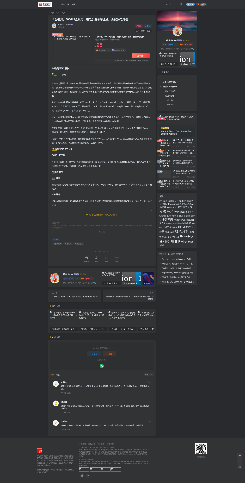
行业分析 (167, 237)
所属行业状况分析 (170, 86)
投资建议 (189, 212)
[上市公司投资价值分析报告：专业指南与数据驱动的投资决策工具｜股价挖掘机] (39, 450)
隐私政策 (91, 444)
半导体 (164, 204)
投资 (180, 207)
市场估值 (172, 203)
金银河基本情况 (169, 82)
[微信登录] (102, 366)
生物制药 (186, 223)
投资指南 (171, 215)
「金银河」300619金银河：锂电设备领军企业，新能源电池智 (90, 19)
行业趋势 (176, 237)
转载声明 (137, 452)
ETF (160, 201)
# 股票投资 (57, 244)
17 (78, 278)
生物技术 (167, 226)
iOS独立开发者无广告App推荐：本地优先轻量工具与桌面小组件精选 (184, 173)
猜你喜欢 (163, 253)
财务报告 (165, 241)
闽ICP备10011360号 (107, 447)
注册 (110, 353)
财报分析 (189, 241)
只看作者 (148, 374)
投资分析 (166, 211)
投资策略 (187, 216)
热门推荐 (171, 253)
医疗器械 (186, 201)
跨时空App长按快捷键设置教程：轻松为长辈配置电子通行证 (183, 142)
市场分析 (179, 204)
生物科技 (174, 227)
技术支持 (110, 444)
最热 (58, 374)
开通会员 (203, 4)
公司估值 (178, 200)
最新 (52, 374)
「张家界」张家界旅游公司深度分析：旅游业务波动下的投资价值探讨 (189, 277)
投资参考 (179, 212)
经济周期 (170, 100)
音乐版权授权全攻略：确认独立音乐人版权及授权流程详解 (183, 183)
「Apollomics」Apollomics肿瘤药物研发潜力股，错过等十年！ (186, 272)
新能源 (186, 219)
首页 (52, 12)
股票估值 (169, 231)
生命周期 (170, 104)
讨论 (63, 4)
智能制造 (169, 223)
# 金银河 (68, 244)
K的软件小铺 (63, 24)
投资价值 (187, 207)
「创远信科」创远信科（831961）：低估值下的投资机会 (184, 263)
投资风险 (178, 219)
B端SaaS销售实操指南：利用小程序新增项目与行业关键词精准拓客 (183, 153)
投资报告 (163, 215)
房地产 (175, 207)
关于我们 (82, 444)
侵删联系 (101, 444)
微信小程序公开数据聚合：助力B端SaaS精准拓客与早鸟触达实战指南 (183, 163)
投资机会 (180, 216)
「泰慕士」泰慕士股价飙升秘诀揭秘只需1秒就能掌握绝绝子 (185, 268)
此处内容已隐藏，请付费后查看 (102, 214)
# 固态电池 (79, 244)
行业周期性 (169, 95)
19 (66, 278)
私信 (149, 25)
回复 (69, 392)
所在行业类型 (170, 91)
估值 (165, 200)
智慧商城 (95, 447)
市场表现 (187, 203)
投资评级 (167, 219)
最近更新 (179, 253)
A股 (57, 12)
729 (72, 278)
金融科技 (162, 245)
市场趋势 (169, 207)
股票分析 (182, 231)
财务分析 (187, 236)
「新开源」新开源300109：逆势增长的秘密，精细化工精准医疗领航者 (189, 281)
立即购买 (140, 55)
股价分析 (182, 227)
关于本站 (71, 4)
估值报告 (171, 201)
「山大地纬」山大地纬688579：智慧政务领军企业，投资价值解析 (187, 259)
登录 (95, 353)
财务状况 (177, 241)
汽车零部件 (177, 223)
